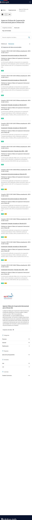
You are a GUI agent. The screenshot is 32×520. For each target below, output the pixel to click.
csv (5, 189)
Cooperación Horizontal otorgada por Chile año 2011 (14, 55)
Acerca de (16, 27)
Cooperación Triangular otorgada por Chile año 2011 (14, 105)
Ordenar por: (4, 44)
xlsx (2, 70)
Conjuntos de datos (7, 27)
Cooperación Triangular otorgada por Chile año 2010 (14, 128)
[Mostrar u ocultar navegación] (30, 2)
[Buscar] (29, 37)
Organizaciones (12, 10)
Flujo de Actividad (6, 30)
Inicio (4, 10)
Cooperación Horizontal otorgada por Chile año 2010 (14, 80)
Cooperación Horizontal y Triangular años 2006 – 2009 (14, 151)
